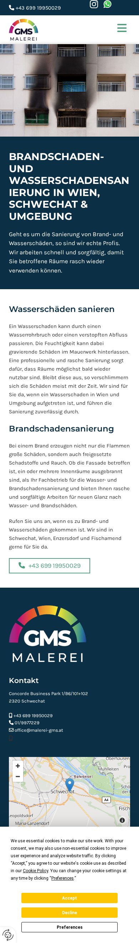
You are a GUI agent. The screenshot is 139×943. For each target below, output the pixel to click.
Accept (69, 898)
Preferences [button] (62, 878)
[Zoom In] (17, 766)
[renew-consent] (8, 935)
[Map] (69, 792)
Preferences (70, 927)
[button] (117, 29)
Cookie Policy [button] (35, 870)
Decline (69, 912)
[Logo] (52, 30)
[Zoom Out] (17, 776)
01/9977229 (27, 722)
